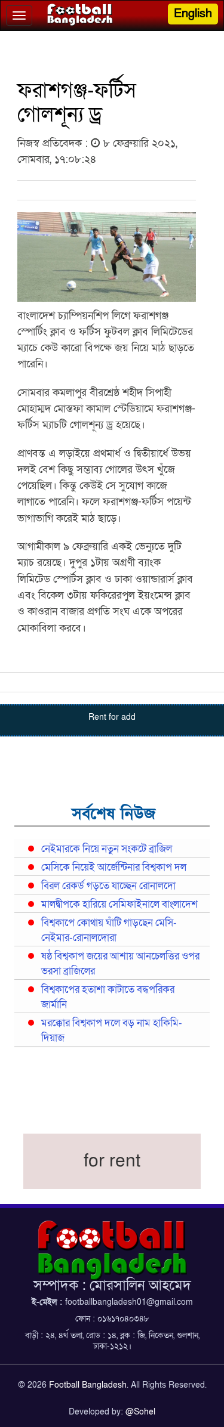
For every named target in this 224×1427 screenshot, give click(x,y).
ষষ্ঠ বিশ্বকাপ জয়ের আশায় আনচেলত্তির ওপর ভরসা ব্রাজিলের (120, 964)
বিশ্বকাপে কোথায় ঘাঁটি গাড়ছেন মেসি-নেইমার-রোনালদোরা (109, 931)
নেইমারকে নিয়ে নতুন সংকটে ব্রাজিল (106, 849)
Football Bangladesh (88, 1385)
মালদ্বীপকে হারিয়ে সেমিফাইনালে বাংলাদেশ (119, 904)
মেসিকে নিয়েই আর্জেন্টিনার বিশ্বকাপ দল (113, 867)
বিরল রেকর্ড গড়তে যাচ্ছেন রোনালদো (108, 886)
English (193, 13)
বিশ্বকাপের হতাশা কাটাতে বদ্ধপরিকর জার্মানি (107, 997)
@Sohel (140, 1411)
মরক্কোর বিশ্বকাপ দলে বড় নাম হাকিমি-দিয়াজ (111, 1031)
